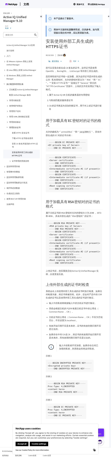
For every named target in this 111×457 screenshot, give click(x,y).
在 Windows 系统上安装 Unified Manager (19, 77)
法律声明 (10, 204)
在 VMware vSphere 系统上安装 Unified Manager (19, 63)
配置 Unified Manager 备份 (20, 95)
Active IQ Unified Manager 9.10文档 (20, 45)
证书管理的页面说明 (20, 161)
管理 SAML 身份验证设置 (19, 116)
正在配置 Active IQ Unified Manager (23, 89)
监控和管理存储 (13, 166)
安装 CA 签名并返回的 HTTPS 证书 (25, 145)
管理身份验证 (15, 122)
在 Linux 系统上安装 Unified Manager (21, 70)
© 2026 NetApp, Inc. (8, 451)
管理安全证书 (15, 127)
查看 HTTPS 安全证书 (20, 133)
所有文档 (6, 13)
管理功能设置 (15, 100)
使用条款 (5, 455)
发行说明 (10, 50)
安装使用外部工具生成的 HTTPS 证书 (22, 154)
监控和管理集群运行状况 (16, 182)
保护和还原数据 (13, 188)
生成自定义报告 (13, 193)
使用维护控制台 (15, 106)
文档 (26, 4)
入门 (8, 56)
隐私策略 (18, 455)
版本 (6, 26)
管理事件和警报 (13, 172)
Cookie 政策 (32, 455)
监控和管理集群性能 (15, 177)
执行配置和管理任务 (15, 84)
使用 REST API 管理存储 (16, 199)
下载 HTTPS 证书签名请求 (22, 138)
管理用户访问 (15, 111)
